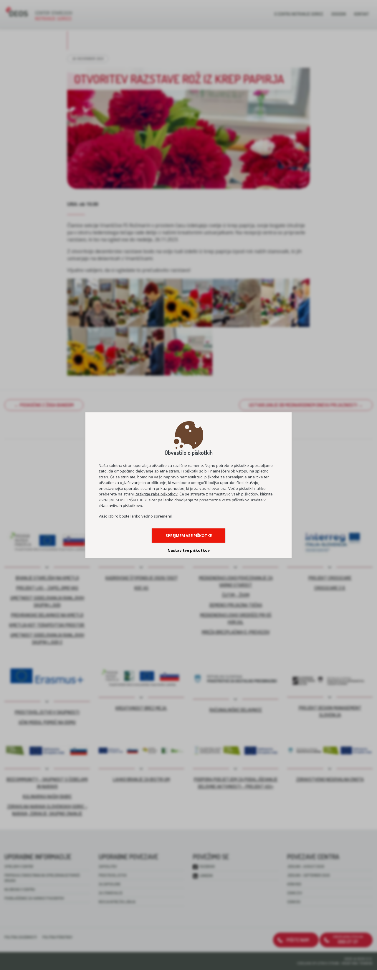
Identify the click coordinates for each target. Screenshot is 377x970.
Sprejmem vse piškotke (189, 535)
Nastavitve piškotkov (189, 550)
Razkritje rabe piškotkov (156, 494)
